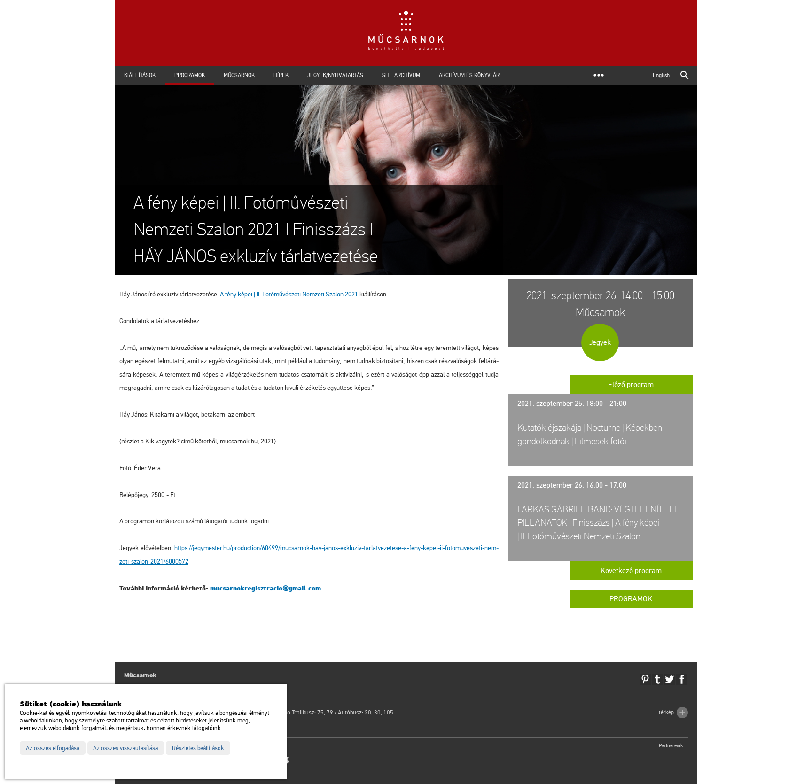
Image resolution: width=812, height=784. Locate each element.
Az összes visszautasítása (125, 748)
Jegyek (600, 342)
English (661, 75)
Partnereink (671, 746)
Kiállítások (140, 75)
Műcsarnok (239, 75)
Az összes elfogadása (52, 748)
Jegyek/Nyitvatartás (335, 75)
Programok (189, 75)
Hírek (281, 75)
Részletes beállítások (198, 748)
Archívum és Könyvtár (469, 75)
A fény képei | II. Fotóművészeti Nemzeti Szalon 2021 (289, 294)
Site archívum (401, 75)
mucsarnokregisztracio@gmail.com (265, 588)
